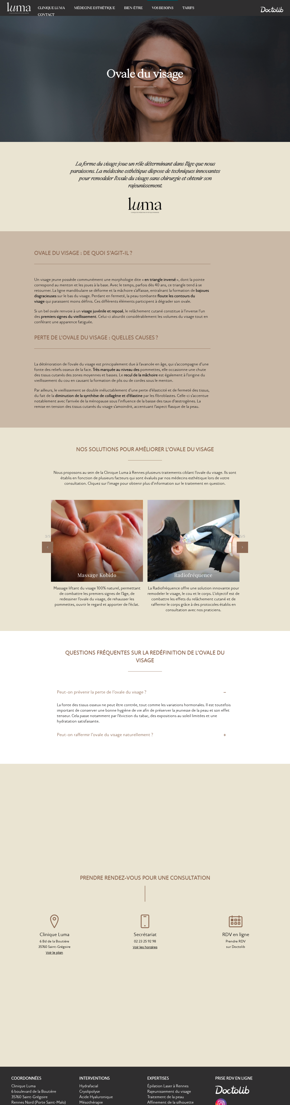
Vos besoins (162, 8)
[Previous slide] (47, 547)
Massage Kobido (96, 575)
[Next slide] (242, 547)
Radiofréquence (193, 575)
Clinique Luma (51, 8)
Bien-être (133, 8)
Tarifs (188, 8)
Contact (46, 14)
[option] (97, 554)
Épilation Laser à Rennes (167, 1086)
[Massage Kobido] (97, 541)
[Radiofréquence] (193, 541)
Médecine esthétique (94, 8)
